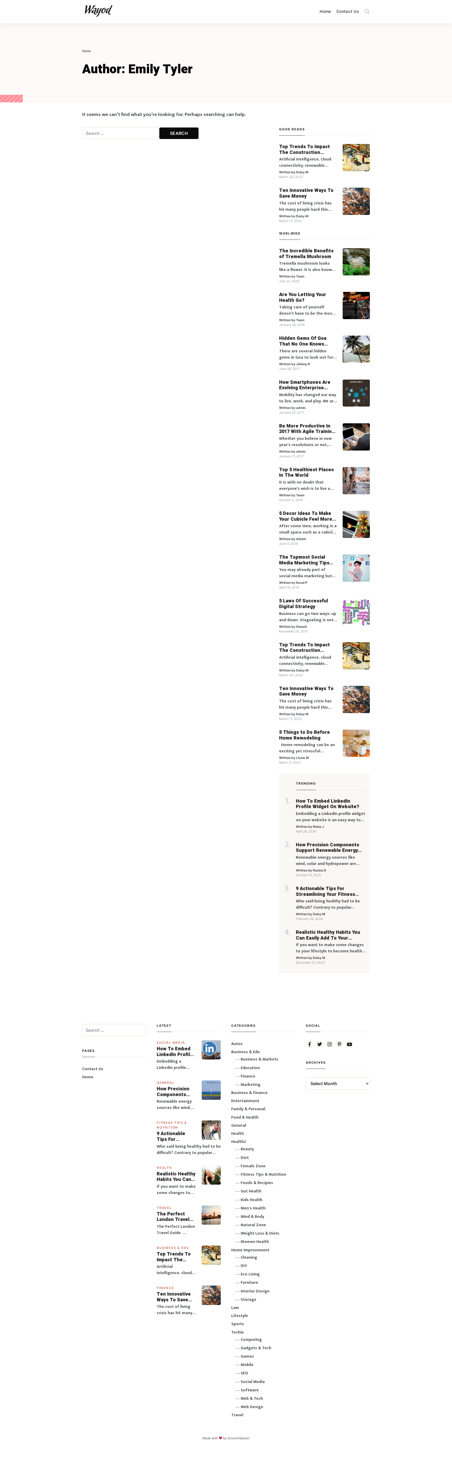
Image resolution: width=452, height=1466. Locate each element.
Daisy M (302, 172)
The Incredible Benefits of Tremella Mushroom (306, 253)
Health (164, 1168)
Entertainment (245, 1100)
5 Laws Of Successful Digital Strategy (303, 603)
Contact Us (347, 11)
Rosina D (319, 870)
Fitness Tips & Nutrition (263, 1174)
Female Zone (253, 1166)
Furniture (249, 1282)
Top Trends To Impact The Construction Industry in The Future (305, 149)
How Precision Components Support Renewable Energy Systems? (327, 847)
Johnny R (303, 364)
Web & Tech (252, 1398)
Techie (237, 1332)
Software (250, 1390)
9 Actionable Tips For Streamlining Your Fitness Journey (325, 891)
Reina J (318, 827)
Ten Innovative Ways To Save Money (306, 193)
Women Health (255, 1241)
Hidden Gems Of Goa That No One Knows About (302, 341)
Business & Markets (259, 1059)
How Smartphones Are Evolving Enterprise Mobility (304, 385)
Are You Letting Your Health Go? (302, 297)
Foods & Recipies (257, 1182)
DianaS (301, 627)
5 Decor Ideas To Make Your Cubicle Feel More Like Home (305, 516)
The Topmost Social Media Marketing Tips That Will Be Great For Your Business (304, 560)
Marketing (251, 1084)
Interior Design (255, 1291)
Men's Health (253, 1208)
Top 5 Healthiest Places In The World (306, 472)
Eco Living (250, 1274)
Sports (237, 1324)
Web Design (252, 1407)
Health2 (238, 1141)
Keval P (301, 583)
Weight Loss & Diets (260, 1233)
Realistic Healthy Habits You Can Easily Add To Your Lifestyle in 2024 (328, 935)
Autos (237, 1043)
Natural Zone (253, 1225)
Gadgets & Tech (256, 1348)
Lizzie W (302, 758)
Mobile (247, 1364)
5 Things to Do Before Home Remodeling (304, 735)
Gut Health (251, 1191)
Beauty (247, 1149)
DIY (244, 1265)
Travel (164, 1208)
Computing (251, 1339)
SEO (244, 1373)
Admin (301, 539)
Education (250, 1067)
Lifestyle (239, 1315)
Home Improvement (250, 1250)
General (166, 1083)
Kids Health (251, 1199)
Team (300, 276)
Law (235, 1307)
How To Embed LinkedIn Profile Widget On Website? (327, 804)
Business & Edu (173, 1248)
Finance (165, 1288)
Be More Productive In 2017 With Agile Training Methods (307, 429)
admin (301, 408)
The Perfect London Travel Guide (173, 1217)
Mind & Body (252, 1216)
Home (325, 11)
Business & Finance (249, 1092)
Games (247, 1356)
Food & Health (244, 1117)
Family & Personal (248, 1109)
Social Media (171, 1043)
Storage (248, 1299)
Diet (245, 1157)
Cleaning (249, 1257)
